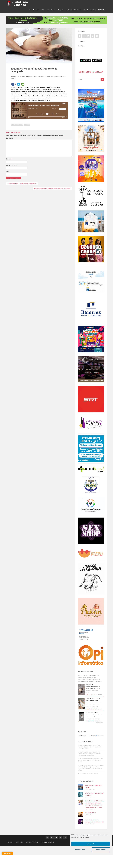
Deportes (93, 10)
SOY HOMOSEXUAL (90, 813)
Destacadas (61, 10)
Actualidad (50, 10)
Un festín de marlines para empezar (88, 773)
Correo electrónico (12, 165)
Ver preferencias (101, 849)
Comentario (9, 138)
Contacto (101, 10)
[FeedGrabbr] (91, 723)
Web (7, 171)
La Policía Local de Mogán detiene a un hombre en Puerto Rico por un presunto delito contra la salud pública (89, 753)
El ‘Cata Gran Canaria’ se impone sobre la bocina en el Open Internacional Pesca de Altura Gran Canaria (89, 747)
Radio (35, 10)
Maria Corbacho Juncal (17, 124)
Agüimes (30, 76)
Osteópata (27, 124)
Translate (102, 735)
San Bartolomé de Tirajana (49, 76)
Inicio (42, 10)
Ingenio (35, 76)
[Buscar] (102, 79)
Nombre (9, 159)
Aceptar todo (91, 843)
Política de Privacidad (32, 842)
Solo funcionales (80, 849)
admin (23, 76)
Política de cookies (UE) (47, 842)
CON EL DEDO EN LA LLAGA (91, 72)
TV (30, 10)
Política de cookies (83, 837)
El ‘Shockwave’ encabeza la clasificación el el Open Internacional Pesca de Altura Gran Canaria (90, 760)
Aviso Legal (19, 842)
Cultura (85, 10)
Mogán (40, 76)
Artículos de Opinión (73, 10)
